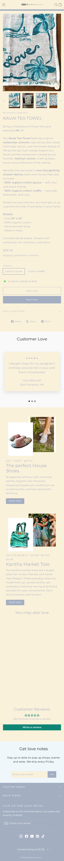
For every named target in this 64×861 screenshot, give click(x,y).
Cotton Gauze (13, 271)
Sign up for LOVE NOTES (23, 806)
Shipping (8, 255)
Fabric (8, 266)
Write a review (32, 727)
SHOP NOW (15, 501)
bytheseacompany (15, 113)
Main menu (12, 795)
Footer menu (14, 787)
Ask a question (14, 311)
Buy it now (32, 299)
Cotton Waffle (36, 271)
